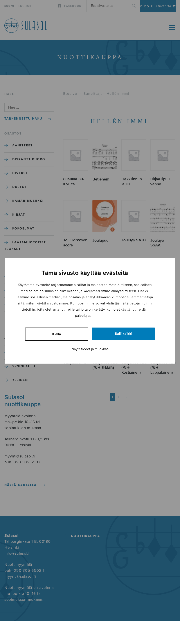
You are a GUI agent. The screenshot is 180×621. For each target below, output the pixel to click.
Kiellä (56, 334)
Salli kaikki (123, 333)
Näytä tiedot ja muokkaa (90, 349)
